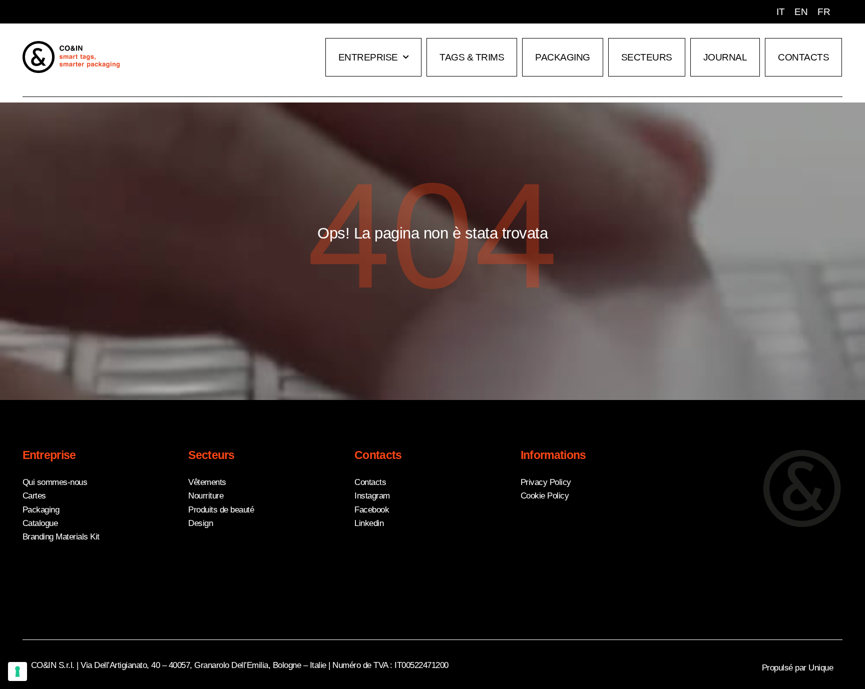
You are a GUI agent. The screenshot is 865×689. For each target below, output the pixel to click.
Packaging (562, 57)
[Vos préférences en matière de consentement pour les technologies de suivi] (17, 671)
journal (725, 57)
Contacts (803, 57)
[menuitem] (780, 12)
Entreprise (368, 57)
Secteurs (646, 57)
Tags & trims (472, 57)
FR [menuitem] (823, 11)
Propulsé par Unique (797, 667)
